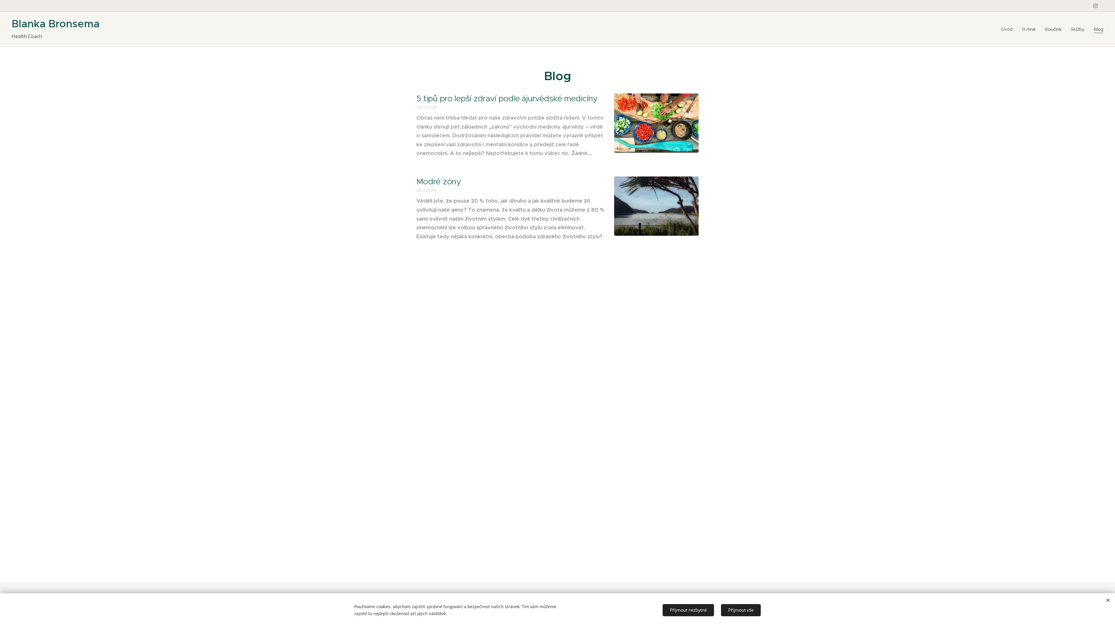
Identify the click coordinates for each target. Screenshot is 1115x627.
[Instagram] (1095, 6)
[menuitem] (1008, 29)
